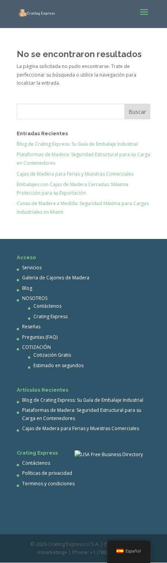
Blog (27, 288)
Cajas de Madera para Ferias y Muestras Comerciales (75, 174)
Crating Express (50, 316)
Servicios (32, 267)
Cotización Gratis (52, 355)
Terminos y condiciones (48, 483)
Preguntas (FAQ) (39, 337)
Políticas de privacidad (47, 473)
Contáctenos (47, 306)
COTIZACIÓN (36, 347)
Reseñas (31, 326)
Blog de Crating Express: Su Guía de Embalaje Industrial (77, 144)
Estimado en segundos (58, 365)
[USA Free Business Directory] (109, 454)
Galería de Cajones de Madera (55, 277)
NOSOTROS (34, 298)
